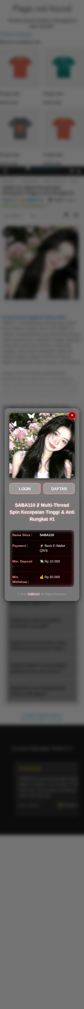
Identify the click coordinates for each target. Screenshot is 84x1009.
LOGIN (25, 489)
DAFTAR (59, 489)
